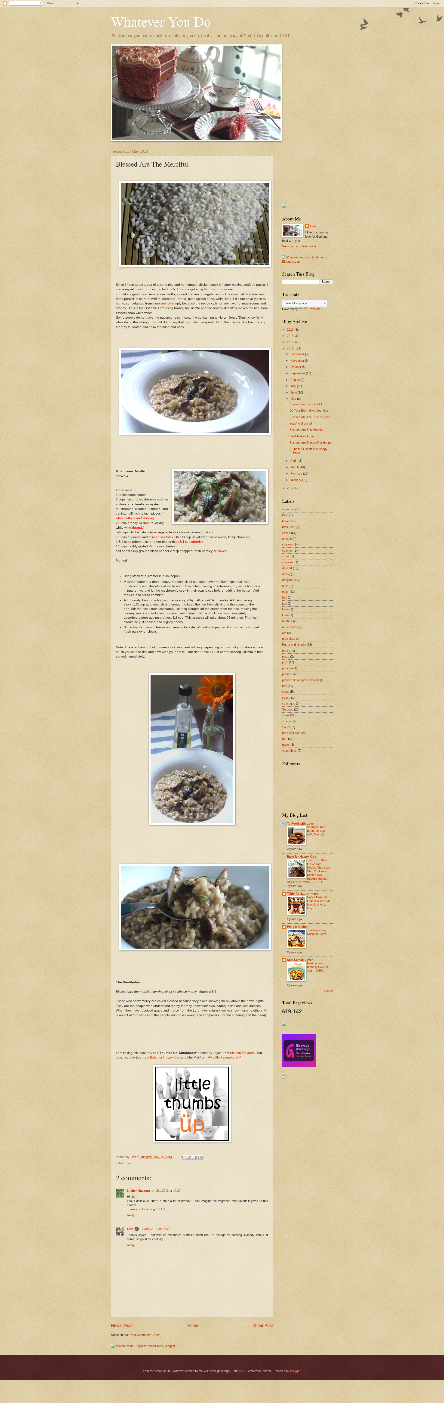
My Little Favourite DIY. (224, 1057)
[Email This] (184, 1157)
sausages (288, 703)
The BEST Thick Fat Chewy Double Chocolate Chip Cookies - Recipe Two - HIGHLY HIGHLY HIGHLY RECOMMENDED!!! (308, 871)
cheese (287, 538)
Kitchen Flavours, (243, 1053)
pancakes (288, 638)
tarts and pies (291, 733)
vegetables (289, 750)
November (297, 360)
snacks (287, 721)
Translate (314, 309)
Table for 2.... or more (302, 893)
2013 (290, 349)
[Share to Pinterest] (201, 1157)
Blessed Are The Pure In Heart (310, 417)
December (297, 354)
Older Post (263, 1325)
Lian (130, 1229)
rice (128, 1163)
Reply (131, 1215)
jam (284, 603)
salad (285, 691)
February (296, 473)
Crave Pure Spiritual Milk (306, 404)
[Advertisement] (305, 172)
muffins (287, 621)
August (295, 380)
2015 (290, 336)
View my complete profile (299, 246)
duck (285, 586)
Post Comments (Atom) (145, 1335)
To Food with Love (300, 823)
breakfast (288, 527)
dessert (287, 568)
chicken (287, 544)
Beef (285, 515)
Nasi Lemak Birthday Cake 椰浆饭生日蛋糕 (317, 967)
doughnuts (289, 580)
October (296, 367)
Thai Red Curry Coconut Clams (317, 932)
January (296, 480)
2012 (290, 488)
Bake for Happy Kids (165, 1057)
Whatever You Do (161, 21)
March (295, 467)
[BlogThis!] (188, 1157)
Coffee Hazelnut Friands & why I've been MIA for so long (318, 903)
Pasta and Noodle (294, 644)
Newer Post (122, 1325)
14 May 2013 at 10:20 (165, 1190)
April (293, 460)
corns (286, 556)
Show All (328, 991)
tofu (284, 739)
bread (286, 521)
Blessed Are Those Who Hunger (311, 442)
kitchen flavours (138, 1190)
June (294, 392)
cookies (287, 550)
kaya (285, 609)
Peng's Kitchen (297, 926)
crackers (288, 562)
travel (286, 744)
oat (284, 633)
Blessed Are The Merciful (306, 429)
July (293, 386)
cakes (286, 533)
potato (286, 674)
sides (285, 715)
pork (285, 662)
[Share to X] (192, 1157)
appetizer (288, 509)
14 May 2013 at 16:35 (154, 1229)
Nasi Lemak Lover (300, 960)
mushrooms (290, 627)
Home (192, 1325)
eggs (285, 591)
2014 (290, 342)
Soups (286, 727)
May (293, 398)
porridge (287, 668)
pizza (285, 656)
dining (286, 574)
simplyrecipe (162, 303)
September (298, 373)
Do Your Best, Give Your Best (310, 410)
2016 (290, 329)
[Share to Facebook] (197, 1157)
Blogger (295, 1371)
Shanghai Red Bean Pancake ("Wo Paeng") (316, 831)
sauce (286, 697)
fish (284, 597)
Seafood (287, 709)
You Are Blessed (301, 423)
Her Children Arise (302, 436)
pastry (286, 650)
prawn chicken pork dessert (300, 680)
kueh (285, 615)
